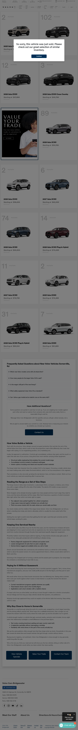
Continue (39, 56)
